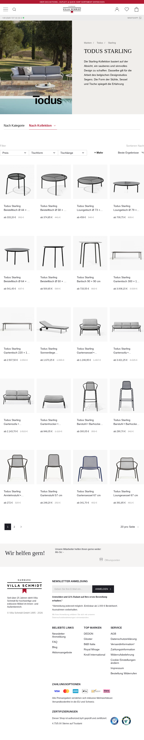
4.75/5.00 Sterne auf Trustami (67, 723)
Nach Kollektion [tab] (40, 125)
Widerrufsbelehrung (122, 654)
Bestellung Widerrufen (124, 673)
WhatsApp (133, 18)
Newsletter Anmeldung (59, 635)
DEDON (88, 633)
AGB (113, 633)
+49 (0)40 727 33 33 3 (12, 18)
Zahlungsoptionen (66, 684)
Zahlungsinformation (123, 649)
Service (116, 627)
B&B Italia (89, 644)
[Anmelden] (117, 9)
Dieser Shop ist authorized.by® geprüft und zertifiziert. (79, 718)
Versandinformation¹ (123, 644)
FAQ (54, 641)
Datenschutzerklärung (124, 638)
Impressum (117, 668)
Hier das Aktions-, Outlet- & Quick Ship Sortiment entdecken (72, 2)
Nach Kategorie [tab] (14, 125)
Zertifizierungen (65, 711)
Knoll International (94, 654)
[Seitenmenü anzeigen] (5, 9)
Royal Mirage (92, 649)
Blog (54, 647)
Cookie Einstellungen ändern (123, 661)
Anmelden (101, 589)
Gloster (88, 638)
